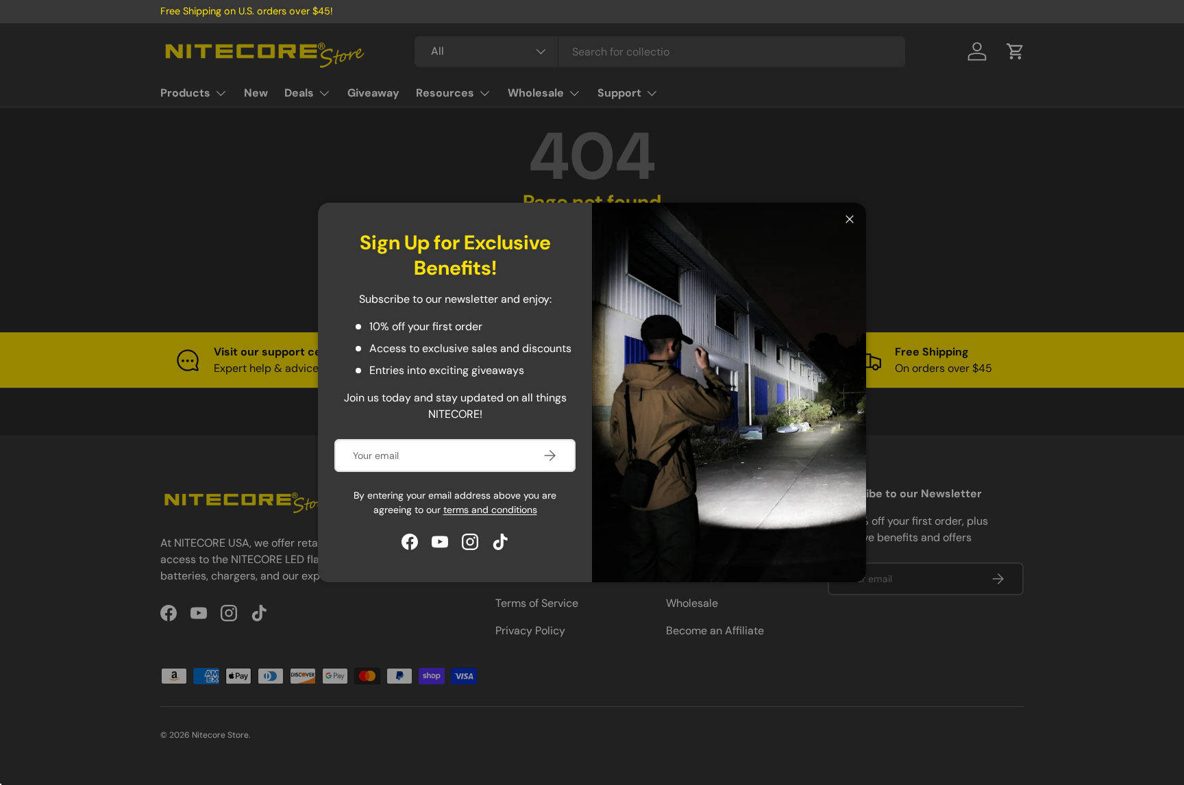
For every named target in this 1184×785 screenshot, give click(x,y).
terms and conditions (490, 509)
